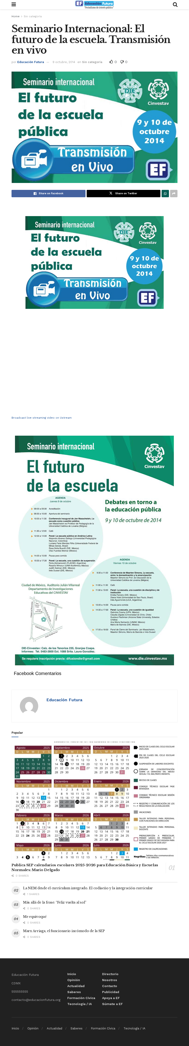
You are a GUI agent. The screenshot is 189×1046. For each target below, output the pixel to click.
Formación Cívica (81, 998)
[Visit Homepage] (94, 4)
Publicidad (110, 992)
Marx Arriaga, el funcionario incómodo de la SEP (64, 931)
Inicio (71, 974)
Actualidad (76, 986)
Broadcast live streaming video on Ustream (42, 417)
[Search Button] (175, 4)
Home (16, 16)
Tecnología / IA (79, 1004)
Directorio (110, 974)
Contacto (109, 986)
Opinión (73, 980)
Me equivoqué (35, 917)
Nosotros (109, 980)
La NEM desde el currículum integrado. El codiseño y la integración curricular (88, 888)
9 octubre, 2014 (64, 62)
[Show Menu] (14, 4)
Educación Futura (30, 62)
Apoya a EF (111, 998)
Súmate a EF (112, 1004)
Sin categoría (33, 16)
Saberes (74, 992)
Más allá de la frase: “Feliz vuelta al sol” (54, 902)
